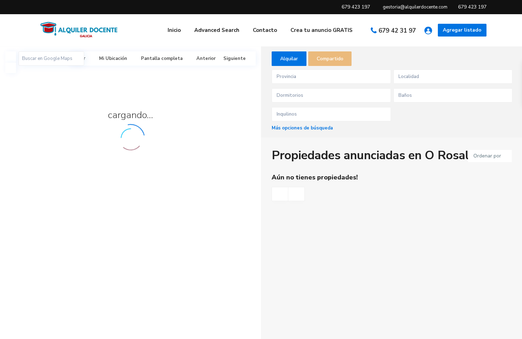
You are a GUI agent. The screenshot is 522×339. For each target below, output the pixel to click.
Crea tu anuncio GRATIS (321, 30)
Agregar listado (462, 30)
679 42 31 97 (397, 31)
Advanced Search (216, 30)
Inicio (174, 30)
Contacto (265, 30)
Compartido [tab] (330, 58)
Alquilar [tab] (289, 58)
